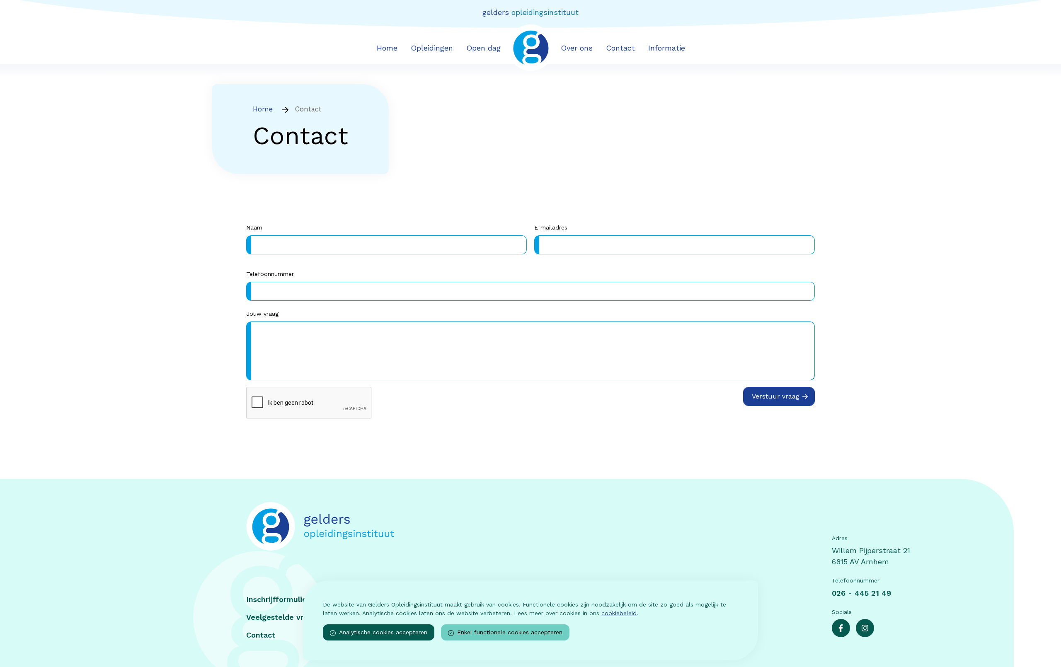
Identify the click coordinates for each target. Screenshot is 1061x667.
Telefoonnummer (270, 274)
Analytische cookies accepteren (383, 632)
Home (387, 48)
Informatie (666, 48)
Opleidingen (432, 48)
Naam (254, 227)
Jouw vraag (262, 313)
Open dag (483, 48)
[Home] (434, 526)
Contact (620, 48)
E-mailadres (550, 227)
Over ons (577, 48)
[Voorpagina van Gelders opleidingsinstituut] (530, 47)
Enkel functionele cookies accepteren (509, 632)
